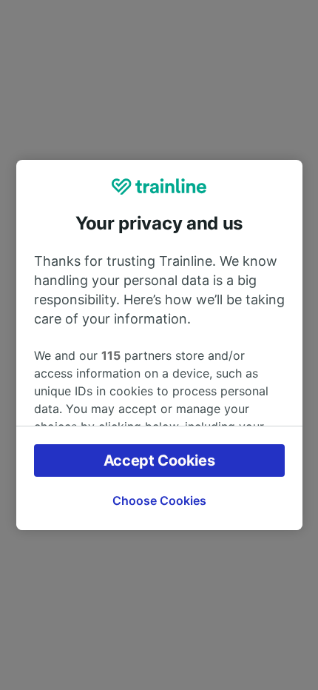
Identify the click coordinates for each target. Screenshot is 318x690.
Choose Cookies (159, 500)
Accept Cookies (159, 460)
